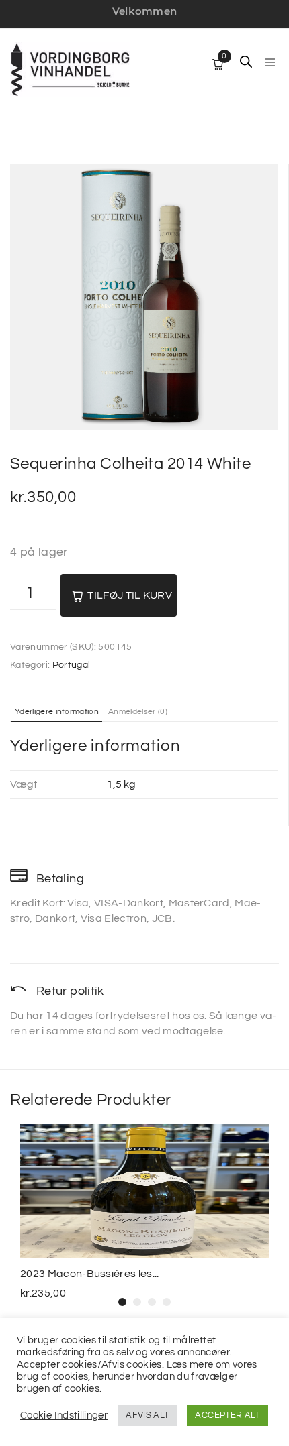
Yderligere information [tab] (57, 712)
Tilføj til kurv (129, 595)
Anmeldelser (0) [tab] (137, 712)
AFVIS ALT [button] (147, 1415)
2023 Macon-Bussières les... (89, 1273)
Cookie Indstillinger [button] (64, 1415)
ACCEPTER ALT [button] (227, 1415)
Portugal (71, 665)
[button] (270, 62)
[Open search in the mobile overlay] (246, 62)
